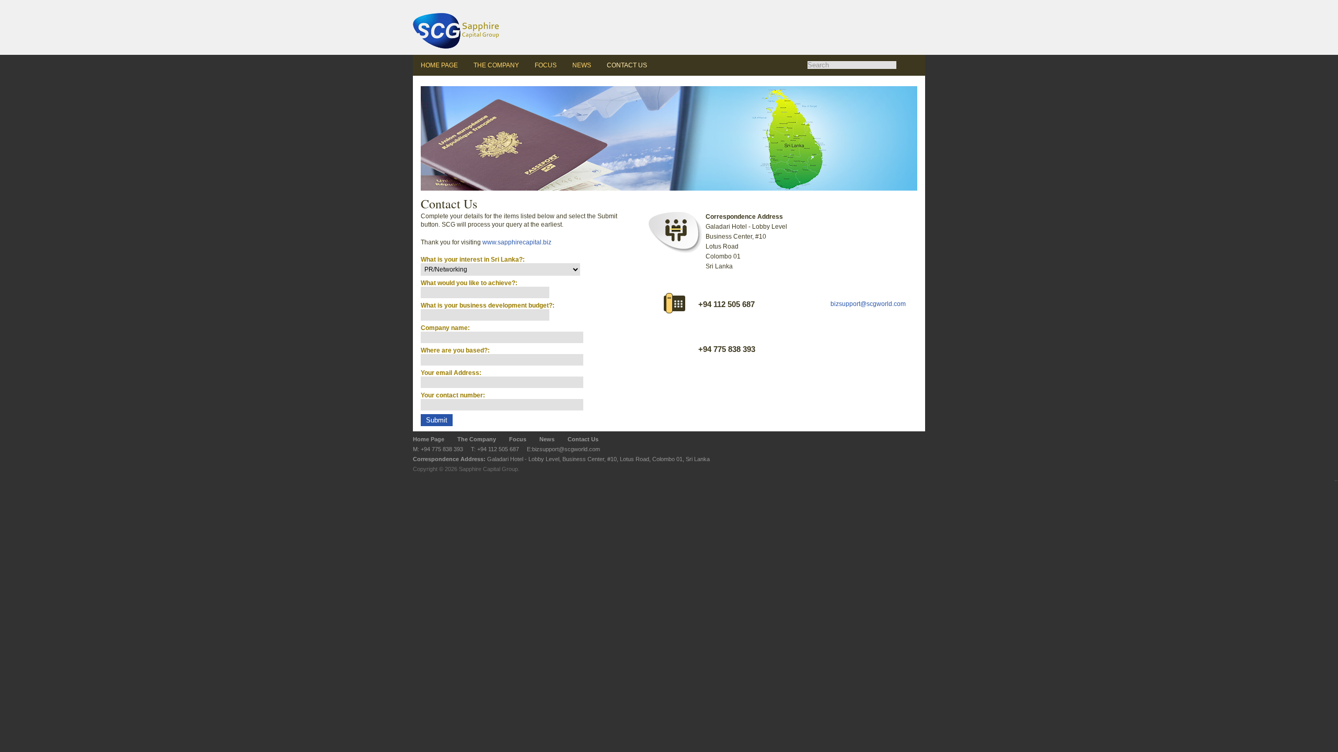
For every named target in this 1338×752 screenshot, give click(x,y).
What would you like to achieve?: (469, 283)
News (581, 65)
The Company (496, 65)
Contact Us (627, 65)
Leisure (683, 0)
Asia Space (649, 0)
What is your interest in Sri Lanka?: (473, 259)
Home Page (439, 65)
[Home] (475, 27)
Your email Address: (451, 373)
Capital (823, 0)
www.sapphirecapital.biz (516, 242)
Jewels (718, 0)
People (753, 0)
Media (788, 0)
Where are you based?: (455, 350)
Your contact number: (453, 395)
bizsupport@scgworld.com (868, 304)
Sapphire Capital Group (488, 469)
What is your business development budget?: (488, 305)
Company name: (445, 328)
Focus (546, 65)
